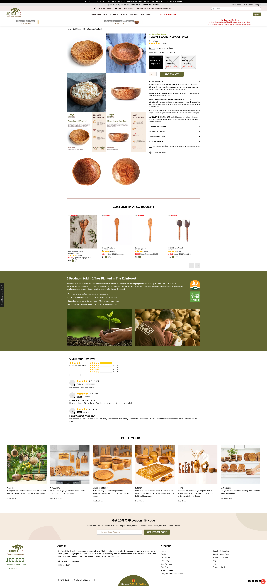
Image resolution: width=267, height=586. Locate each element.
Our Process (166, 567)
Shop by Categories (221, 551)
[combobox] (236, 8)
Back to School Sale (168, 14)
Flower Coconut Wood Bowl (92, 29)
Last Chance (77, 29)
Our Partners (166, 564)
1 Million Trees (167, 570)
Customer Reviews (220, 567)
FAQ (214, 564)
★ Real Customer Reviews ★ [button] (2, 295)
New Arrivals (146, 14)
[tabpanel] (86, 53)
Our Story (165, 560)
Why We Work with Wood (172, 573)
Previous (191, 265)
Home (123, 14)
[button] (154, 43)
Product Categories (221, 557)
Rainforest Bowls (72, 580)
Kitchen (113, 14)
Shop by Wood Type (221, 554)
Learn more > (11, 568)
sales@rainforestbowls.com (68, 561)
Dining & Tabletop (98, 14)
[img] (82, 381)
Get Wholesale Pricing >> (248, 5)
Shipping (152, 48)
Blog (214, 560)
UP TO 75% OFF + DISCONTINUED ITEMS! (145, 5)
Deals (163, 554)
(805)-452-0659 (63, 565)
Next (197, 265)
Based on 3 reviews (77, 365)
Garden (133, 14)
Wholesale (165, 557)
